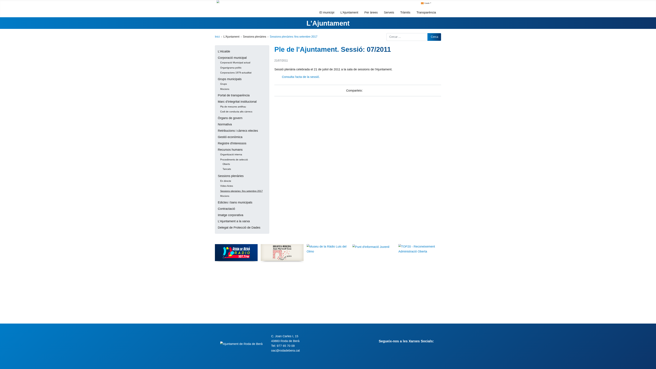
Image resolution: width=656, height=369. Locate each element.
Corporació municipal (232, 57)
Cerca (434, 36)
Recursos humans (230, 149)
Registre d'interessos (232, 143)
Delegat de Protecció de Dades (239, 227)
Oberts (226, 164)
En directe (225, 181)
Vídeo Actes (226, 185)
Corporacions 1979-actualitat (235, 72)
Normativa (225, 124)
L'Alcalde (224, 51)
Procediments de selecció (234, 159)
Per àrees (371, 12)
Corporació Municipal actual (235, 62)
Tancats (227, 169)
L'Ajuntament (349, 12)
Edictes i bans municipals (235, 202)
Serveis (389, 12)
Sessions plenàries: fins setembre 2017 (241, 191)
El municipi (326, 12)
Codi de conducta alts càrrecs (236, 111)
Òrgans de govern (230, 118)
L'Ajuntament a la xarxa (234, 221)
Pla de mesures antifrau (233, 106)
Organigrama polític (231, 67)
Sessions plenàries (231, 176)
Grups (223, 84)
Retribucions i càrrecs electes (238, 130)
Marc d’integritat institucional (237, 101)
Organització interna (231, 154)
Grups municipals (230, 79)
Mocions (224, 89)
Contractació (226, 208)
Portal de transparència (234, 95)
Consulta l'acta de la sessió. (301, 77)
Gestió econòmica (230, 137)
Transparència (426, 12)
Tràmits (405, 12)
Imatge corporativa (230, 215)
